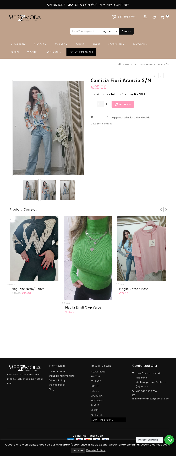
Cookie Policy (57, 384)
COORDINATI (115, 44)
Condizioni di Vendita (62, 375)
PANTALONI (139, 44)
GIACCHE (39, 44)
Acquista (125, 104)
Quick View (29, 279)
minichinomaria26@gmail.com (151, 398)
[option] (30, 190)
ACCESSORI (52, 52)
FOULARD (60, 44)
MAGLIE (96, 44)
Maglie (108, 123)
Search (126, 31)
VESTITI (31, 52)
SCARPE (15, 52)
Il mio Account (57, 371)
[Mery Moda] (120, 64)
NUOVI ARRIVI (18, 44)
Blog (51, 389)
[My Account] (145, 16)
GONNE (80, 44)
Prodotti (129, 64)
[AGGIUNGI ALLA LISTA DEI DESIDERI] (22, 279)
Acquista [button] (15, 279)
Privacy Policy (57, 380)
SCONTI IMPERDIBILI (81, 52)
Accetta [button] (78, 450)
